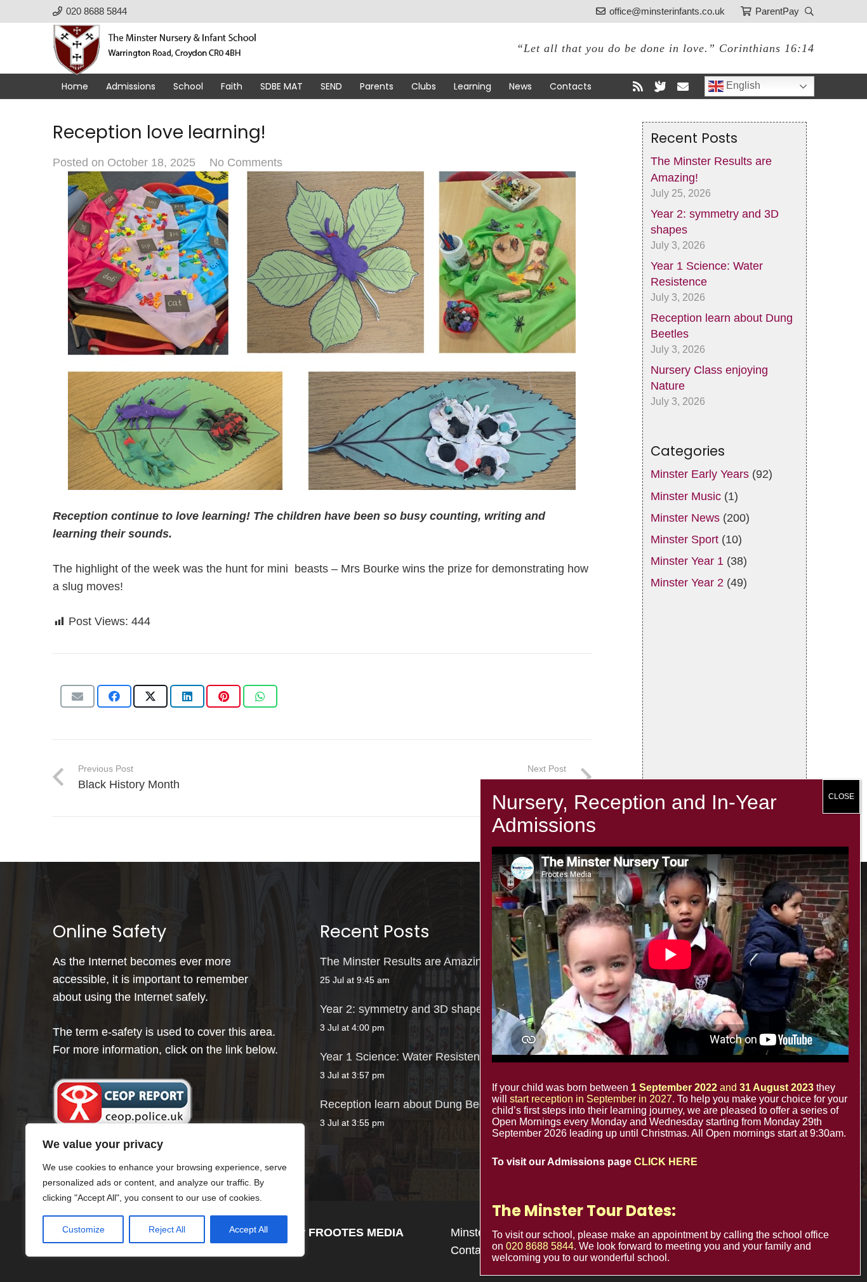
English (742, 85)
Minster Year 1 (687, 561)
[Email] (683, 86)
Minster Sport (684, 539)
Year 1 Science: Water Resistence (406, 1056)
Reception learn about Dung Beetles (411, 1104)
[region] (165, 1190)
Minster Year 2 (687, 583)
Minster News (685, 518)
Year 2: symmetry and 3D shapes (404, 1009)
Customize (83, 1229)
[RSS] (638, 86)
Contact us (478, 1250)
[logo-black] (162, 48)
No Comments (245, 162)
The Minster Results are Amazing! (405, 961)
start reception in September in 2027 (591, 1099)
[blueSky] (660, 86)
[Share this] (114, 696)
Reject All (167, 1229)
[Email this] (77, 696)
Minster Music (686, 496)
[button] (809, 11)
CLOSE (841, 796)
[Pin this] (223, 696)
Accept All (248, 1229)
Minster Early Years (700, 474)
